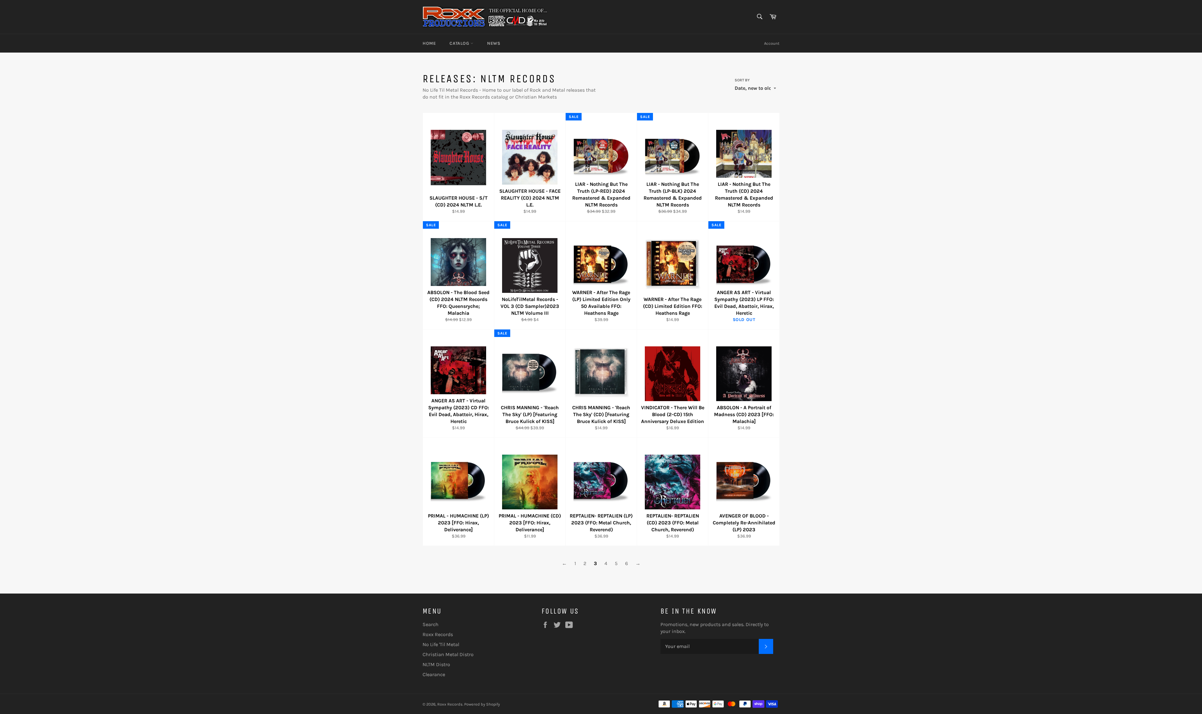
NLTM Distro (436, 664)
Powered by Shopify (482, 704)
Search (431, 624)
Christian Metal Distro (448, 654)
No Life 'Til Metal (441, 644)
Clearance (434, 674)
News (493, 43)
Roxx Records (438, 634)
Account (771, 43)
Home (429, 43)
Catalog (459, 43)
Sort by (742, 80)
